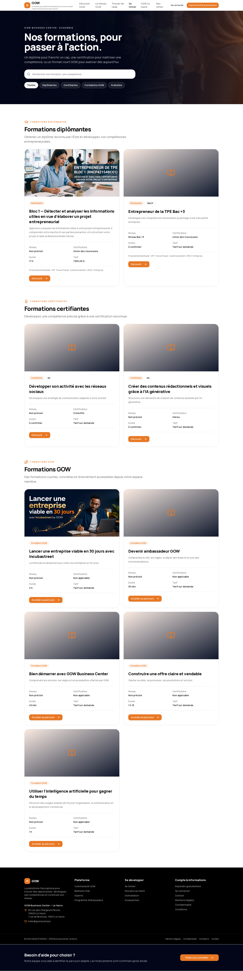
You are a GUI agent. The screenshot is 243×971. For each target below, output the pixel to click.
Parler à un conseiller (196, 957)
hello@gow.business (39, 921)
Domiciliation (132, 895)
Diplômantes (49, 85)
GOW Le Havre (145, 5)
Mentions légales (184, 900)
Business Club (82, 890)
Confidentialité (183, 904)
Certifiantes (71, 85)
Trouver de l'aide (118, 5)
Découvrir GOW (84, 5)
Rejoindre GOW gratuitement (203, 5)
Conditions (181, 909)
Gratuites (116, 85)
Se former (132, 5)
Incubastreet (132, 900)
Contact (179, 895)
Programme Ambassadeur (89, 900)
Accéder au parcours (43, 599)
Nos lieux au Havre (135, 890)
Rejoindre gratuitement (188, 886)
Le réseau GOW (100, 5)
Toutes (31, 85)
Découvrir (37, 278)
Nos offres (159, 5)
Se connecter (177, 5)
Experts (79, 895)
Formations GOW (94, 85)
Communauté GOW (85, 886)
